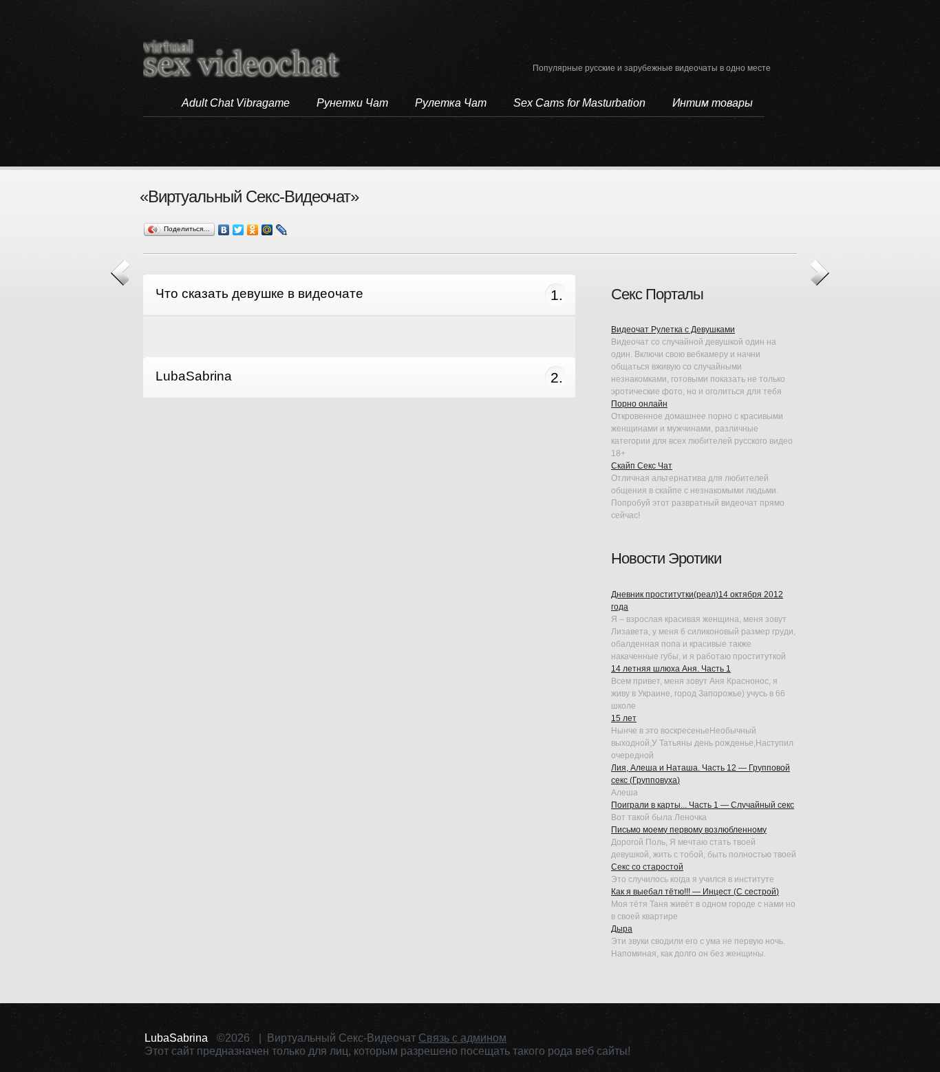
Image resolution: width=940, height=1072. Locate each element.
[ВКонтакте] (224, 230)
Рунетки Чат (352, 103)
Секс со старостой (647, 867)
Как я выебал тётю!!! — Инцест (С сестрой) (695, 892)
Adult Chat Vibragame (236, 103)
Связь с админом (462, 1038)
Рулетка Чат (451, 103)
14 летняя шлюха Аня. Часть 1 (671, 669)
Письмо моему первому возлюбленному (689, 830)
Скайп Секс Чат (641, 466)
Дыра (621, 929)
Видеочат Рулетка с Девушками (673, 329)
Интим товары (712, 103)
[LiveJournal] (282, 230)
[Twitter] (238, 230)
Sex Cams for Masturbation (579, 103)
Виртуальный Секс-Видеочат (242, 58)
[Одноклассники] (253, 230)
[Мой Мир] (267, 230)
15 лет (624, 718)
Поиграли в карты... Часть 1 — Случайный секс (702, 805)
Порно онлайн (639, 404)
